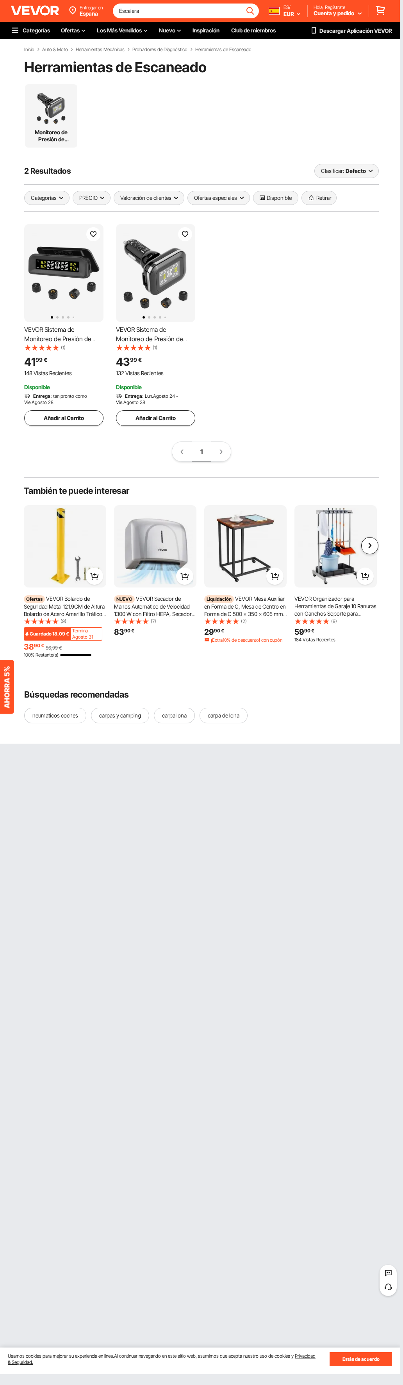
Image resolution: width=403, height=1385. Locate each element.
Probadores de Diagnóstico (159, 49)
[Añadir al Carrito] (94, 576)
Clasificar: (332, 170)
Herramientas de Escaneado (223, 49)
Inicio (29, 49)
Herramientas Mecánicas (100, 49)
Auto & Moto (55, 49)
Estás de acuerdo (361, 1359)
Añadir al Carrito (64, 418)
